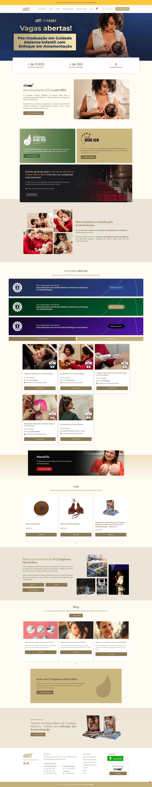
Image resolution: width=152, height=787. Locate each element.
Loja (91, 9)
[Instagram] (28, 763)
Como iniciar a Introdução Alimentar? (110, 642)
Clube (57, 9)
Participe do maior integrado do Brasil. (76, 2)
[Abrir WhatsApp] (148, 783)
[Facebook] (24, 763)
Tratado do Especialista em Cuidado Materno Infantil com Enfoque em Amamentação (75, 524)
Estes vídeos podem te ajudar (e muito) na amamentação (40, 643)
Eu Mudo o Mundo (81, 9)
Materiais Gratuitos (68, 9)
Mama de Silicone (102, 524)
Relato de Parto (66, 642)
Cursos (51, 9)
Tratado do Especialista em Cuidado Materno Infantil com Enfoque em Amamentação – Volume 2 (40, 524)
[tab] (42, 339)
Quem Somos (42, 9)
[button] (75, 663)
